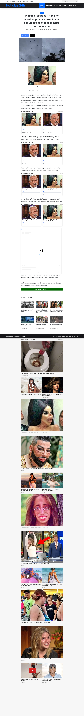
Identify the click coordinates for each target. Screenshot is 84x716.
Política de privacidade (11, 1)
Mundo (74, 5)
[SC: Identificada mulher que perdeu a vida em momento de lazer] (56, 319)
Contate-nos (18, 1)
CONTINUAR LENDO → (42, 289)
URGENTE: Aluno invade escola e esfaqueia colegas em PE (42, 325)
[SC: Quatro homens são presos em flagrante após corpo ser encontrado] (27, 319)
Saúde (63, 5)
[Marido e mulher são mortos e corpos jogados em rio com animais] (27, 304)
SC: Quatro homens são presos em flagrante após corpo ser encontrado (26, 325)
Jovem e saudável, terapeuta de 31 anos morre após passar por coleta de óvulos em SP (56, 310)
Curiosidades (57, 5)
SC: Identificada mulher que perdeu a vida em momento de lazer (56, 325)
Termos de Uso (25, 1)
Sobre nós (32, 1)
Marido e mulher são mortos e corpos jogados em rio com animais (27, 310)
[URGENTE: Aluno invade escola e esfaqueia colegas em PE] (42, 319)
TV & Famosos (49, 5)
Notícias (41, 5)
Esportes (69, 5)
